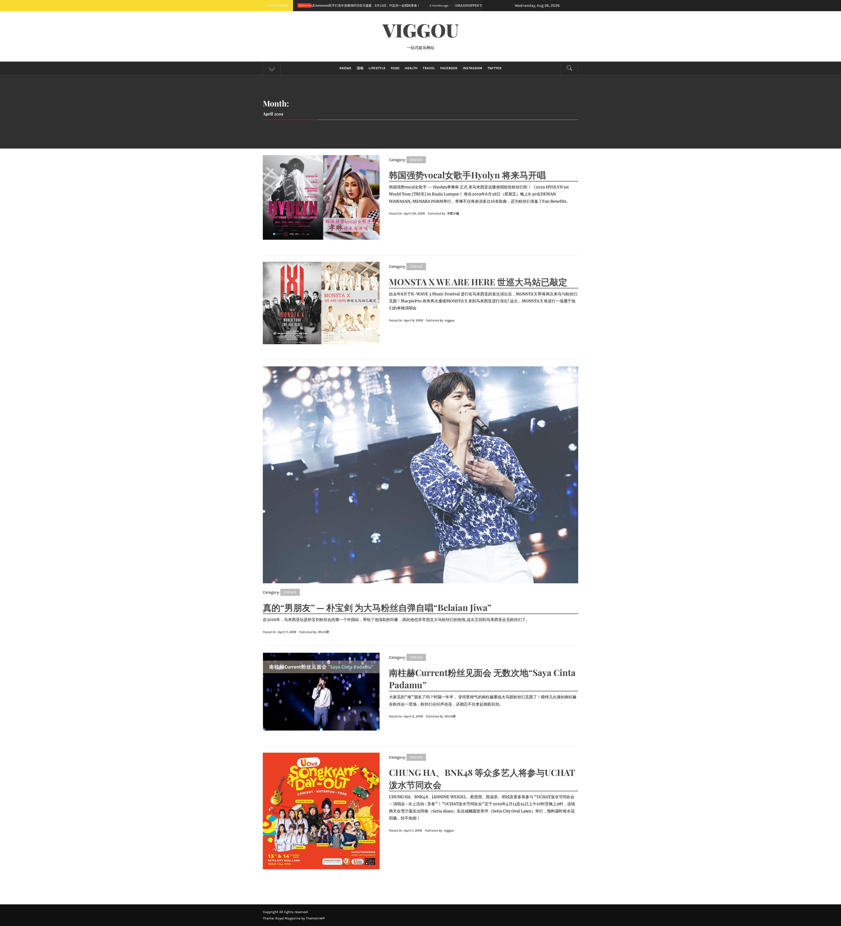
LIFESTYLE (377, 68)
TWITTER (495, 68)
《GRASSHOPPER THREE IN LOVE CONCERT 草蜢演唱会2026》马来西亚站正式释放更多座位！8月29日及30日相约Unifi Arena (408, 5)
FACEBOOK (449, 68)
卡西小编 (453, 213)
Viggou (421, 30)
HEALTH (411, 68)
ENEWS (345, 68)
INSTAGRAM (472, 68)
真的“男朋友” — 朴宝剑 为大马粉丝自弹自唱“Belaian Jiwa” (377, 607)
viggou (450, 320)
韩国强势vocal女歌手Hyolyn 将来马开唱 (467, 175)
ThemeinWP (315, 918)
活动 (360, 68)
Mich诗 (323, 632)
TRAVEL (429, 68)
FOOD (395, 68)
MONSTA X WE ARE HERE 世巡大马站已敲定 (478, 281)
